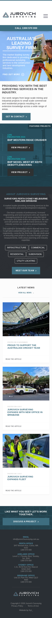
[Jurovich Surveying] (19, 16)
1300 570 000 (26, 550)
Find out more (11, 74)
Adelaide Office (26, 554)
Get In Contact (15, 117)
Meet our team (25, 270)
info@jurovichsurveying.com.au (26, 539)
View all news (25, 293)
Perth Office (26, 543)
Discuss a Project (24, 521)
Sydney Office (26, 565)
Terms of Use (33, 606)
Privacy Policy (17, 606)
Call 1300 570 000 (26, 28)
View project (19, 147)
